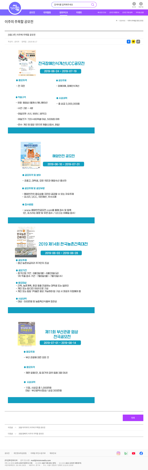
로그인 (134, 7)
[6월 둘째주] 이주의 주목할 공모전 (31, 434)
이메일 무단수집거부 (38, 453)
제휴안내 (53, 453)
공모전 (7, 453)
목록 (133, 417)
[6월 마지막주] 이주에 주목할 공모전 (32, 427)
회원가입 (141, 7)
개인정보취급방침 (20, 453)
